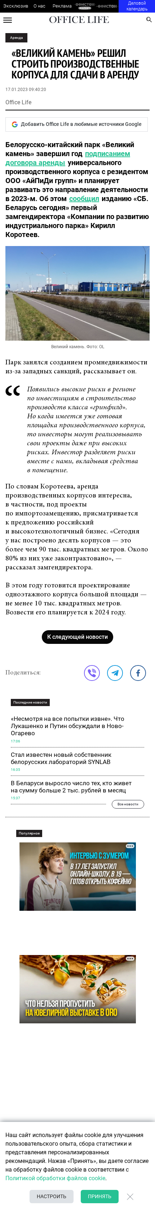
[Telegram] (115, 673)
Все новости (128, 804)
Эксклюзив (15, 6)
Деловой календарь (137, 6)
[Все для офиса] (107, 6)
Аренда (16, 38)
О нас (39, 6)
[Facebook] (138, 673)
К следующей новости (77, 636)
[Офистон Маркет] (85, 6)
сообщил (84, 198)
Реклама (62, 6)
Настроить (51, 1196)
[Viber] (92, 673)
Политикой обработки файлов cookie (55, 1178)
